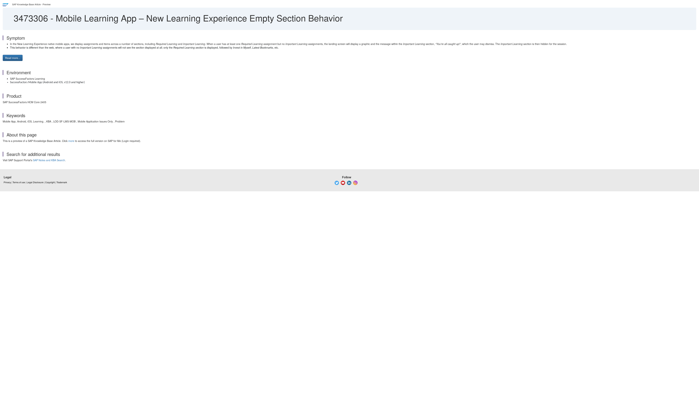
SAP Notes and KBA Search (49, 160)
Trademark (61, 182)
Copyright (50, 182)
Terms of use (19, 182)
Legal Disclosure (35, 182)
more (71, 141)
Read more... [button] (12, 58)
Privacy (7, 182)
